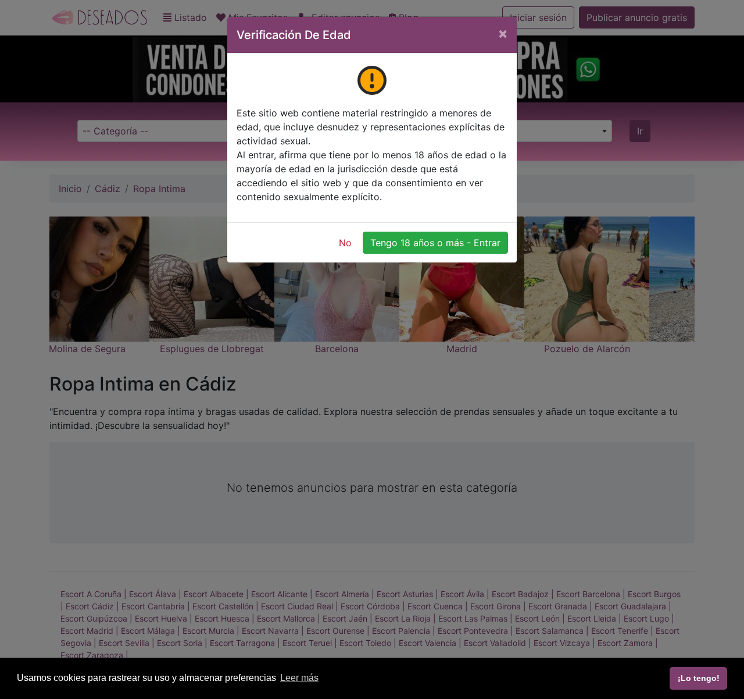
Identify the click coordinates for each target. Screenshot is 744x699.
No (345, 243)
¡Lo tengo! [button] (699, 678)
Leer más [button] (299, 678)
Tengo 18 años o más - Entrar (435, 243)
